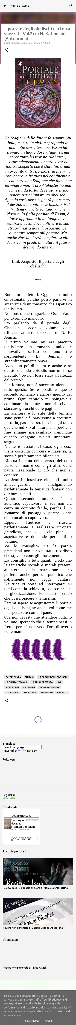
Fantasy (29, 677)
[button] (6, 50)
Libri (59, 682)
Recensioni (47, 692)
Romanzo (62, 692)
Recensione (30, 692)
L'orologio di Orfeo (17, 822)
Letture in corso (21, 815)
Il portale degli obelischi (52, 677)
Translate (31, 750)
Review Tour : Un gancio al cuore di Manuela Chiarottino (35, 888)
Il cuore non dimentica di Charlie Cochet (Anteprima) (33, 927)
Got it (49, 1021)
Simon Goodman (24, 826)
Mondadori (12, 687)
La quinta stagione (17, 682)
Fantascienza (13, 677)
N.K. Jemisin (29, 687)
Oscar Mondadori (49, 687)
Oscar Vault (13, 692)
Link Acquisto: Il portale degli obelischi (38, 263)
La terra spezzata (42, 682)
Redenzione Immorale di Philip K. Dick (24, 967)
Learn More (32, 1021)
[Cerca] (71, 5)
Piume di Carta (19, 5)
